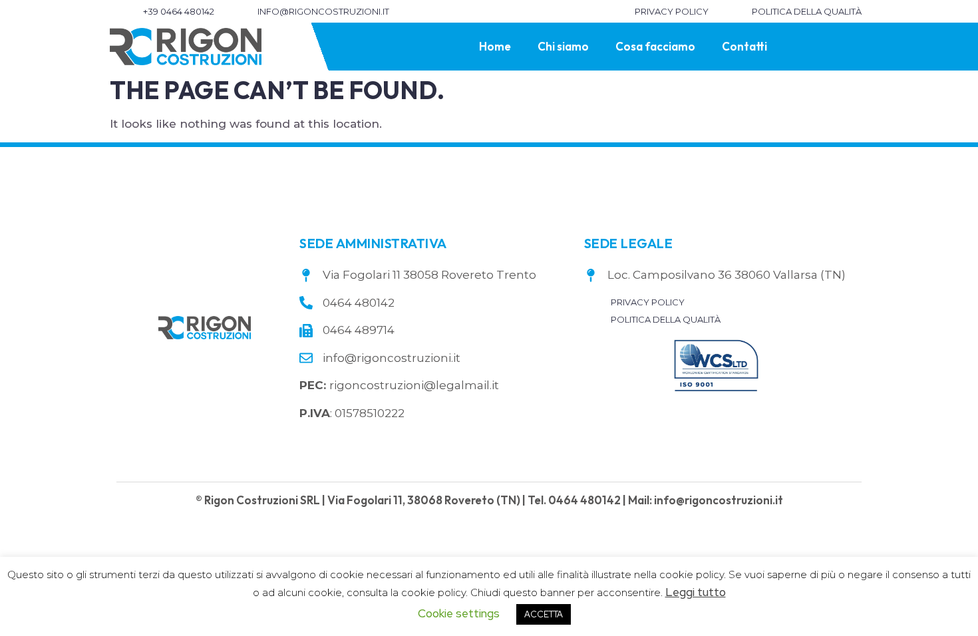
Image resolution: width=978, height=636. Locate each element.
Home (495, 46)
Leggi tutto (695, 592)
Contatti (744, 46)
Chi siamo (563, 46)
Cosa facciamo (655, 46)
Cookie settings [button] (459, 613)
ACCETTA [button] (543, 614)
